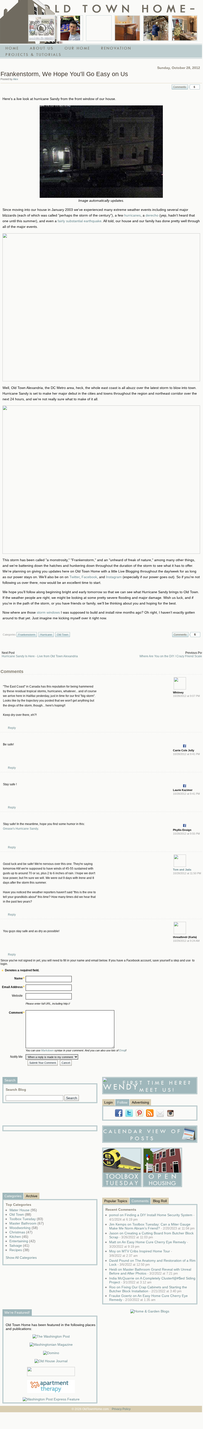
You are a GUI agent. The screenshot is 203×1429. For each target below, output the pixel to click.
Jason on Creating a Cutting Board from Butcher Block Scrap (151, 1235)
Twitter (74, 577)
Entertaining (22, 1241)
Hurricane (46, 634)
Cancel (66, 1062)
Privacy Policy (121, 1409)
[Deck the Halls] (184, 28)
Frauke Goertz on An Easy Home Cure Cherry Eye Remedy (148, 1298)
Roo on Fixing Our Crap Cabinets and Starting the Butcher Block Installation (148, 1289)
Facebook (89, 577)
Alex (15, 79)
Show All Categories (21, 1258)
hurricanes (132, 215)
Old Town (62, 634)
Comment (16, 1012)
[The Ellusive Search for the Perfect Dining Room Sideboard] (127, 28)
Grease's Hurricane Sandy (20, 828)
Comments (180, 86)
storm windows (48, 612)
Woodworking (23, 1228)
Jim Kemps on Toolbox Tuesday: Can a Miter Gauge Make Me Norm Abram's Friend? (152, 1226)
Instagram (114, 577)
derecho (152, 215)
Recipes (19, 1250)
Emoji (122, 1050)
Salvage (19, 1245)
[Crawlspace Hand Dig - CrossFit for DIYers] (70, 28)
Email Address (12, 987)
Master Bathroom (26, 1223)
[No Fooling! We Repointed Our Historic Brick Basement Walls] (156, 28)
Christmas (21, 1232)
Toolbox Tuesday (26, 1219)
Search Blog (16, 1090)
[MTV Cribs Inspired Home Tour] (41, 28)
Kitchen (18, 1237)
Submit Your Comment (42, 1062)
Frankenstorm (26, 634)
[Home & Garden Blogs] (149, 1311)
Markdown (47, 1050)
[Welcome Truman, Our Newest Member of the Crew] (98, 28)
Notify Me (16, 1057)
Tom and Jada (182, 869)
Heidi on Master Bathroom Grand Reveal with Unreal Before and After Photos (150, 1271)
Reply (12, 728)
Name (18, 978)
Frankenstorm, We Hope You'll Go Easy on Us (64, 73)
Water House (23, 1210)
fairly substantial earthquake (80, 221)
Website (17, 995)
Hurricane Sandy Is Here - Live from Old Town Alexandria (40, 656)
